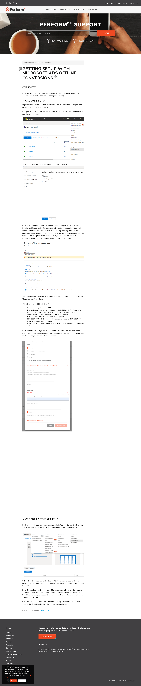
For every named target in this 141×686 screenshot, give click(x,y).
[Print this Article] (56, 76)
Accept (13, 681)
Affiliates (65, 9)
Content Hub (11, 651)
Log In (106, 3)
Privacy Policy (129, 681)
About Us (92, 9)
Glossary (9, 663)
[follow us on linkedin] (10, 3)
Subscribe (47, 637)
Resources (122, 3)
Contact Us (133, 3)
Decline (22, 681)
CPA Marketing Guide (14, 654)
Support (40, 63)
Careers (113, 3)
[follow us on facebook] (7, 3)
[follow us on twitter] (17, 3)
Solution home (29, 63)
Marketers (51, 9)
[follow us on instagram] (14, 3)
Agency (9, 642)
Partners (48, 63)
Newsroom (10, 657)
